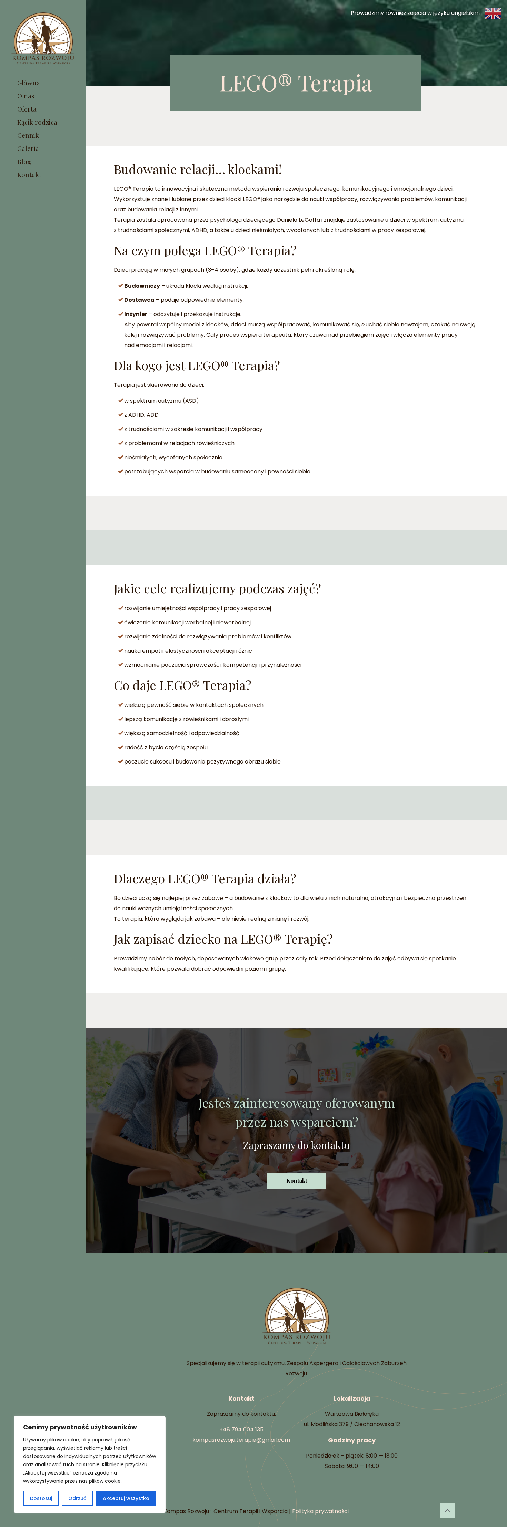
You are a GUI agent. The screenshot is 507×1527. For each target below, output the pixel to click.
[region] (90, 1464)
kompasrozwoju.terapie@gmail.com (241, 1440)
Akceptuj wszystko (126, 1498)
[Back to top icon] (447, 1510)
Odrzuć (77, 1498)
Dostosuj (41, 1498)
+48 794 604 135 (241, 1429)
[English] (426, 13)
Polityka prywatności (320, 1511)
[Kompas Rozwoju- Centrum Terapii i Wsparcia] (43, 38)
